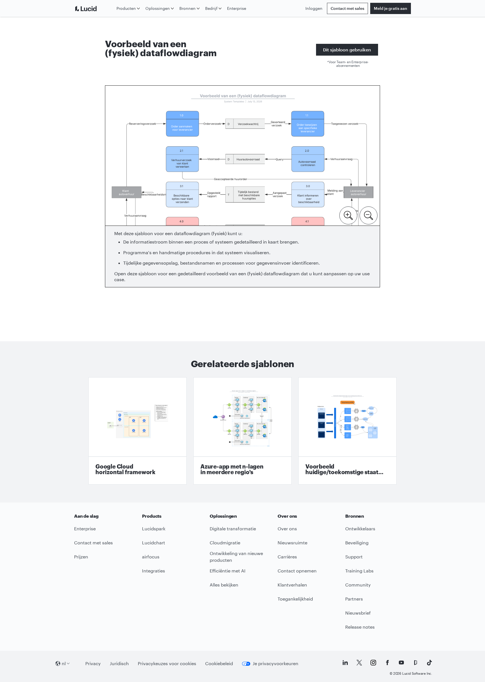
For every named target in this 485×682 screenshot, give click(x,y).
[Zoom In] (348, 215)
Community (358, 584)
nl (64, 663)
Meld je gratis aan (390, 8)
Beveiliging (357, 542)
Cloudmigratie (225, 542)
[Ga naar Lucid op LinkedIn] (345, 662)
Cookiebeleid (219, 663)
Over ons (287, 528)
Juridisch (119, 663)
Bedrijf (211, 8)
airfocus (150, 556)
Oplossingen (157, 8)
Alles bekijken (224, 584)
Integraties (153, 570)
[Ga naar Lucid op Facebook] (387, 662)
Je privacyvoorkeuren (275, 663)
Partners (354, 598)
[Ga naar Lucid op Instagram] (373, 662)
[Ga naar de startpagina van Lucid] (94, 8)
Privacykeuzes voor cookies (167, 663)
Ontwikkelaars (360, 528)
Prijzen (81, 556)
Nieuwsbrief (358, 612)
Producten (126, 8)
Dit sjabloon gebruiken (347, 49)
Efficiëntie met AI (228, 570)
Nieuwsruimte (292, 542)
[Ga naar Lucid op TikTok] (429, 662)
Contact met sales (347, 8)
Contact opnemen (297, 570)
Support (354, 556)
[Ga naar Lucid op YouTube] (401, 662)
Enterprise (236, 8)
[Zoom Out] (369, 215)
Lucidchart (153, 542)
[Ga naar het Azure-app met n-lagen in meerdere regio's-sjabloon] (242, 431)
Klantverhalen (292, 584)
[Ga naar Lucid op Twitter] (359, 662)
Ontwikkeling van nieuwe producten (236, 557)
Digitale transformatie (233, 528)
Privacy (93, 663)
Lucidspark (153, 528)
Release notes (360, 626)
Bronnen (187, 8)
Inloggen (313, 8)
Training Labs (359, 570)
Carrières (287, 556)
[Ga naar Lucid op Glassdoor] (415, 662)
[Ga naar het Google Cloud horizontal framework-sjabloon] (137, 431)
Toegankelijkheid (295, 598)
